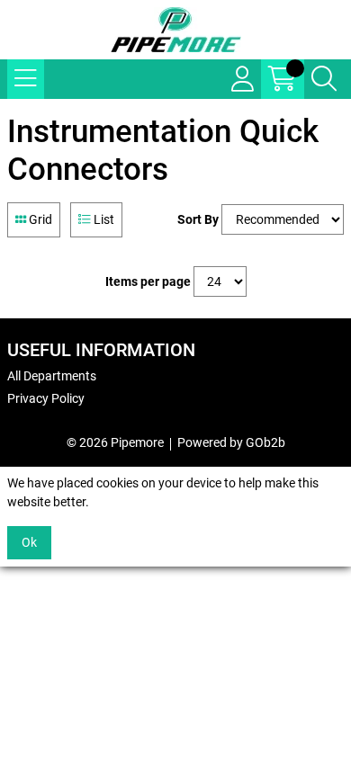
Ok (29, 542)
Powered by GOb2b (231, 442)
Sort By (198, 219)
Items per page (148, 281)
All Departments (51, 376)
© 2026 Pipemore (115, 442)
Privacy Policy (46, 398)
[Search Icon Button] (324, 79)
